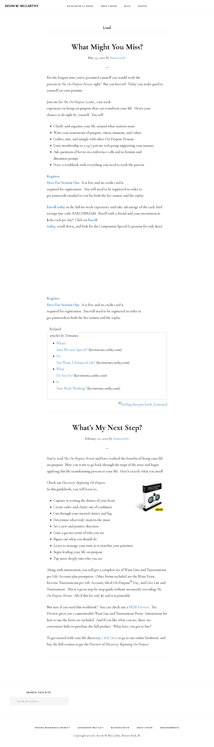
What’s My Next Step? (107, 427)
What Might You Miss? (107, 47)
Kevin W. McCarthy (22, 6)
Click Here (109, 638)
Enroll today (56, 207)
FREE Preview (139, 607)
